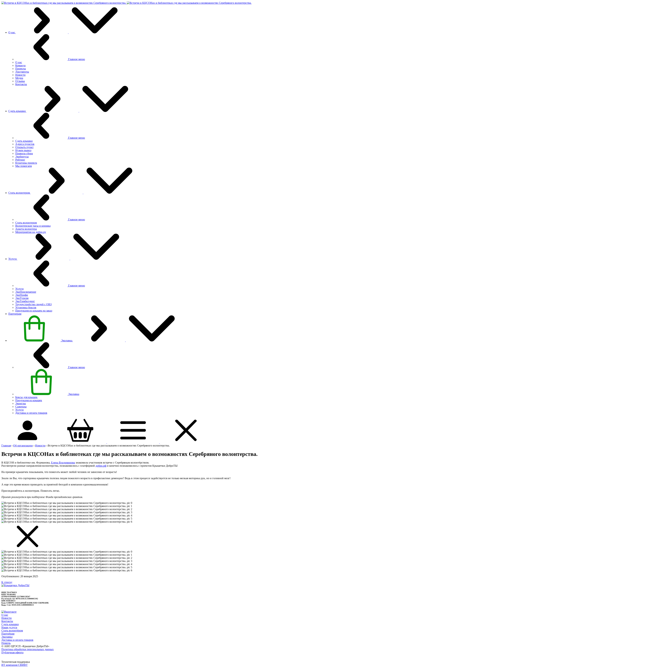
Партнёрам (7, 633)
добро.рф (101, 465)
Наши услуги (9, 627)
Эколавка (7, 636)
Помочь (6, 643)
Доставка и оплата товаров (17, 639)
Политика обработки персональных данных (27, 649)
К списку (6, 582)
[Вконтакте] (9, 611)
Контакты (7, 621)
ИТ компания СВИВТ (14, 664)
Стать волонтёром (12, 630)
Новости (6, 618)
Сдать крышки (10, 624)
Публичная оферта (12, 652)
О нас (4, 614)
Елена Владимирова (63, 462)
